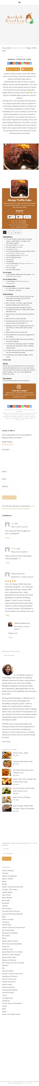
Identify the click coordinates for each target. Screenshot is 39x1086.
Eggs (4, 917)
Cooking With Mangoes (10, 416)
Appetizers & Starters (9, 976)
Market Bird (27, 1083)
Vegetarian (6, 1001)
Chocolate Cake (29, 414)
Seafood (5, 965)
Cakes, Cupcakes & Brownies (12, 887)
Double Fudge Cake (30, 416)
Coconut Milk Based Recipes (12, 914)
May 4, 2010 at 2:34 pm (19, 527)
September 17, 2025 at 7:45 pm (22, 577)
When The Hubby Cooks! (11, 1014)
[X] (11, 63)
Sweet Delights (29, 418)
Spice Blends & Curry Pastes (12, 952)
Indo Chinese (6, 908)
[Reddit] (14, 63)
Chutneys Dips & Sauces (11, 911)
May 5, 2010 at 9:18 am (19, 552)
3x (11, 232)
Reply (7, 538)
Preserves (5, 946)
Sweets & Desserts (8, 982)
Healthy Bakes (7, 892)
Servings (17, 232)
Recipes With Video (9, 957)
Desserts (20, 416)
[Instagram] (25, 63)
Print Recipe (28, 69)
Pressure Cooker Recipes (11, 954)
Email (4, 479)
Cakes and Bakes (31, 413)
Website (5, 486)
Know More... (6, 742)
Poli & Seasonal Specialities (12, 944)
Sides (4, 1009)
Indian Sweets (7, 984)
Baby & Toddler (7, 879)
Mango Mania (9, 418)
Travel (4, 995)
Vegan (4, 1011)
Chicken (5, 906)
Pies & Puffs (6, 895)
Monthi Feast (6, 925)
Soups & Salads (7, 971)
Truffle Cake (19, 420)
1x (4, 232)
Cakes (23, 413)
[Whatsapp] (22, 63)
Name (4, 471)
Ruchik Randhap (19, 19)
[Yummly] (28, 63)
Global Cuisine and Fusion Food (13, 927)
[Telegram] (30, 63)
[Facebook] (8, 63)
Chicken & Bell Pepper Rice (22, 761)
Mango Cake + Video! (20, 753)
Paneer (4, 1006)
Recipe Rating (7, 442)
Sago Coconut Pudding (21, 797)
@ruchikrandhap (20, 397)
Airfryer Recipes (8, 870)
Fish (3, 968)
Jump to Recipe (14, 69)
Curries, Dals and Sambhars (12, 1003)
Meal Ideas (6, 936)
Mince (4, 938)
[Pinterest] (19, 63)
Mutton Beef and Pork (10, 941)
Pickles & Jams (7, 949)
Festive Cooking (7, 919)
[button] (16, 211)
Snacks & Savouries (9, 979)
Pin (20, 217)
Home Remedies (8, 930)
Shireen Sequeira (21, 227)
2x (8, 232)
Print (12, 217)
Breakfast (5, 903)
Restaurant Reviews (9, 960)
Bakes (21, 409)
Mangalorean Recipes (10, 933)
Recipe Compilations (9, 876)
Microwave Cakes (18, 418)
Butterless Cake (16, 413)
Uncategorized (7, 998)
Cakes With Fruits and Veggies (14, 414)
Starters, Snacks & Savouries (12, 974)
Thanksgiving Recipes (10, 990)
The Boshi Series (8, 992)
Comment (6, 449)
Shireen (13, 548)
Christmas (5, 922)
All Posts (15, 409)
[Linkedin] (17, 63)
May (12, 523)
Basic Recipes (7, 898)
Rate (28, 217)
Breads (4, 884)
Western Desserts (8, 987)
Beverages (6, 900)
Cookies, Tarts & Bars (9, 889)
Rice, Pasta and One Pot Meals (13, 963)
